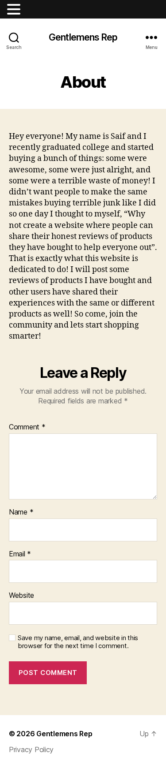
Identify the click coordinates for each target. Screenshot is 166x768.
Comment (27, 427)
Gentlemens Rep (83, 37)
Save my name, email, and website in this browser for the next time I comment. (78, 642)
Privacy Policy (31, 749)
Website (21, 596)
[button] (15, 9)
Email (20, 554)
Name (21, 512)
